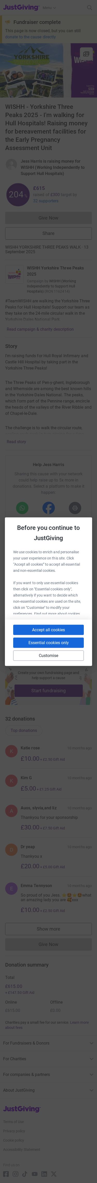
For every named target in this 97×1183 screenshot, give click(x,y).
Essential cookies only (48, 642)
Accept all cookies (48, 629)
